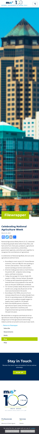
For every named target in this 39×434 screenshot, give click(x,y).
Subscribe (7, 328)
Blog (5, 339)
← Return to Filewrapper (9, 325)
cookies (32, 428)
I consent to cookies (12, 431)
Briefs (6, 335)
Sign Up (19, 372)
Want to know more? (27, 431)
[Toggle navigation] (35, 4)
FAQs (5, 343)
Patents (21, 423)
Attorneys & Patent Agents (8, 423)
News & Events (8, 332)
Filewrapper (15, 215)
